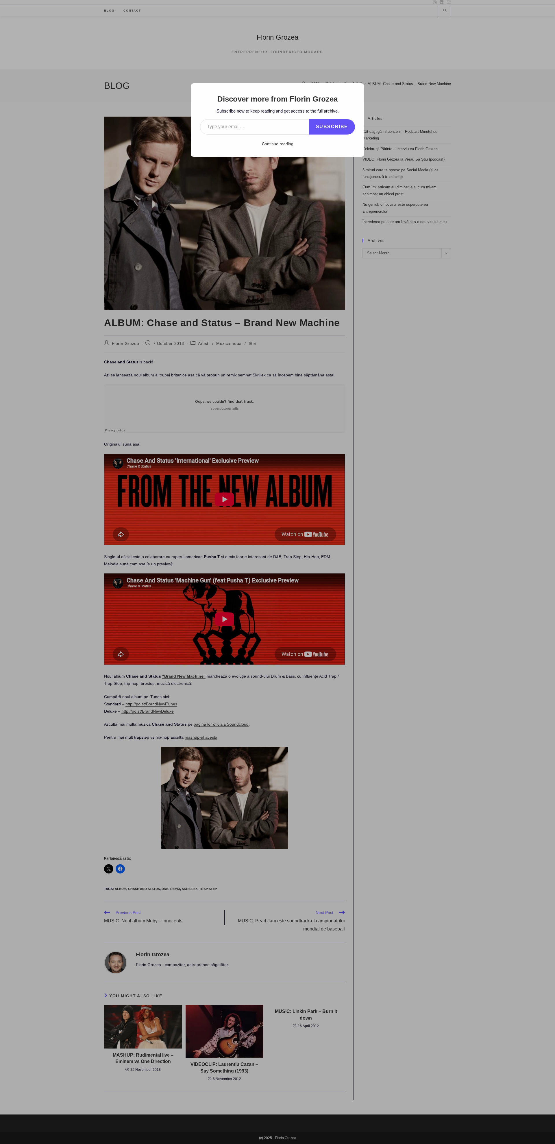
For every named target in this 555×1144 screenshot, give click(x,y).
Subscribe (332, 126)
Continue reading (277, 143)
